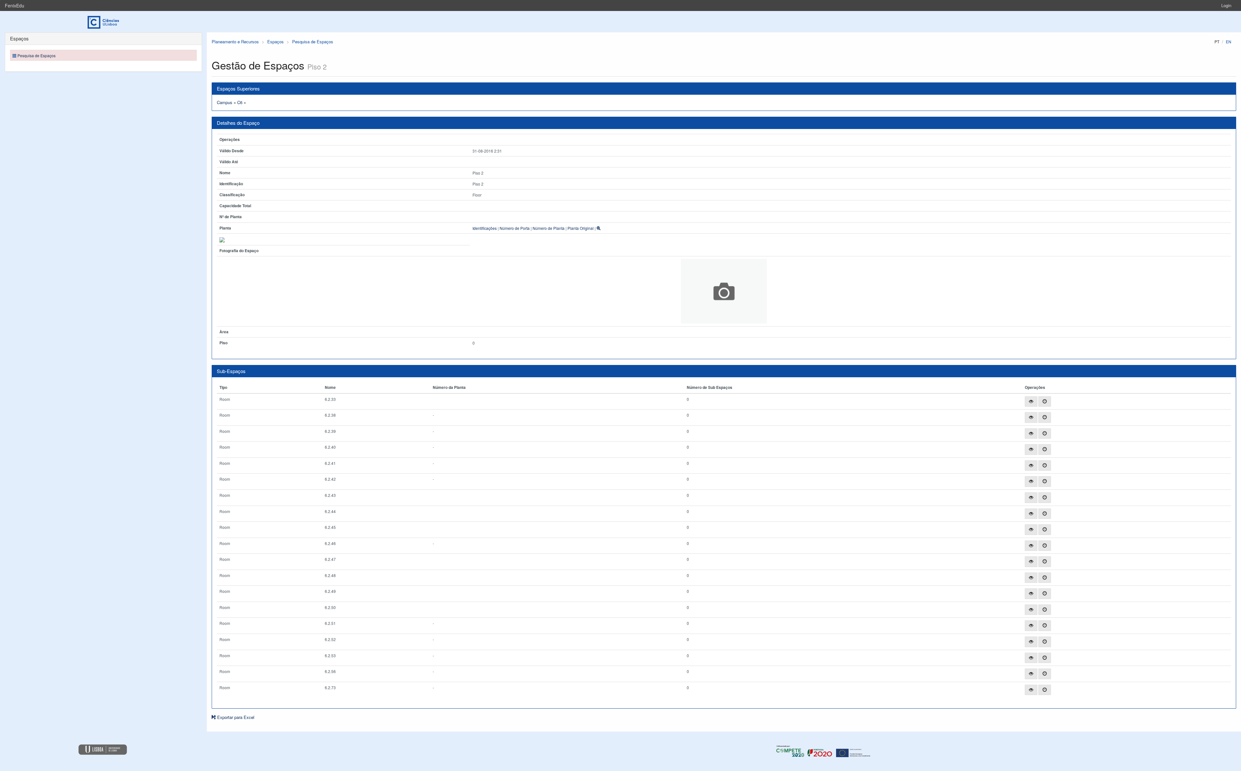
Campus (224, 102)
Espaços (275, 41)
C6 (239, 102)
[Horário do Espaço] (1044, 401)
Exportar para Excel (235, 717)
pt (1216, 41)
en (1228, 41)
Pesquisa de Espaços (312, 41)
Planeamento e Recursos (235, 41)
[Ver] (1031, 401)
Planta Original (580, 228)
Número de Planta (549, 228)
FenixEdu (14, 5)
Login (1226, 5)
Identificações (484, 228)
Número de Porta (515, 228)
